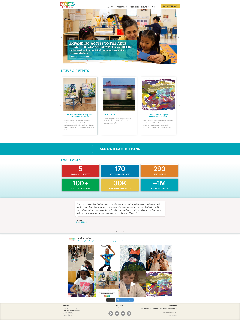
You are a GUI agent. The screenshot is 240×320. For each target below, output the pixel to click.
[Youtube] (123, 313)
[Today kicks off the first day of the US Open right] (107, 258)
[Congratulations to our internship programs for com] (159, 258)
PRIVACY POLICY (172, 315)
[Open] (155, 7)
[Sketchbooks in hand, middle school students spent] (81, 258)
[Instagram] (129, 313)
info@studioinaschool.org (71, 309)
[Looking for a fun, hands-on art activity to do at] (133, 284)
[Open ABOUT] (114, 7)
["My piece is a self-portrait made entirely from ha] (133, 258)
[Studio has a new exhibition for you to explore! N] (159, 284)
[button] (61, 37)
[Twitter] (117, 313)
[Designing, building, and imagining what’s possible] (81, 284)
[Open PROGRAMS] (127, 7)
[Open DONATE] (149, 7)
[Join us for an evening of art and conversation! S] (107, 284)
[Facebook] (110, 313)
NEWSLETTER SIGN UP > (170, 313)
